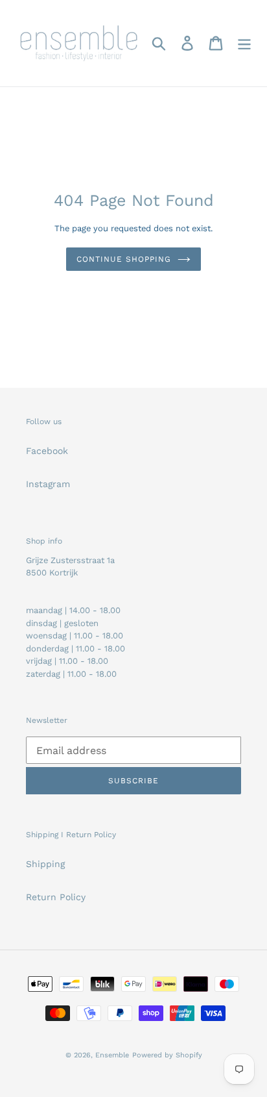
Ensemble (112, 1055)
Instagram (48, 484)
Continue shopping (123, 259)
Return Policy (56, 897)
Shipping (45, 864)
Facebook (47, 451)
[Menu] (244, 43)
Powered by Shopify (167, 1055)
